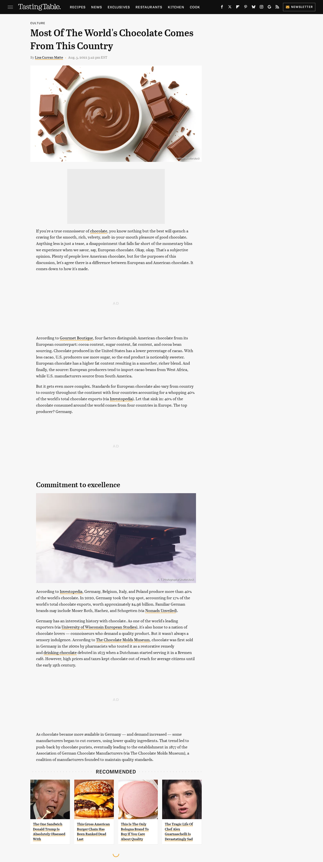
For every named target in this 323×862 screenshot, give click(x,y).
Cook (195, 6)
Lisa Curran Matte (49, 57)
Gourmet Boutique (76, 337)
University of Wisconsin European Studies (99, 627)
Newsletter (302, 7)
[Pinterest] (245, 7)
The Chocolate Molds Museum (123, 639)
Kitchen (176, 6)
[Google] (269, 7)
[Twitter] (230, 7)
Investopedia (121, 398)
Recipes (77, 6)
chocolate (98, 231)
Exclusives (119, 6)
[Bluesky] (253, 7)
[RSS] (277, 7)
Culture (37, 23)
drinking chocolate (60, 652)
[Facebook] (222, 7)
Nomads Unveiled (160, 610)
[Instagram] (261, 7)
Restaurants (149, 6)
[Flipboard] (238, 7)
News (96, 6)
